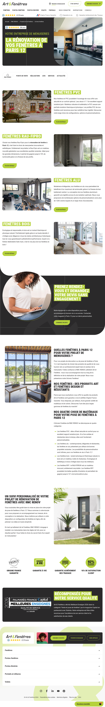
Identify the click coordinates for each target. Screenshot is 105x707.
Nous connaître (65, 10)
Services (51, 76)
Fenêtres (6, 10)
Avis (44, 76)
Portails (52, 10)
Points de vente (22, 76)
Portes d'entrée (33, 10)
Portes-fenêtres (18, 10)
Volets (43, 10)
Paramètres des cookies (47, 697)
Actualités (61, 76)
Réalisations (35, 76)
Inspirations (77, 10)
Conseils (88, 10)
